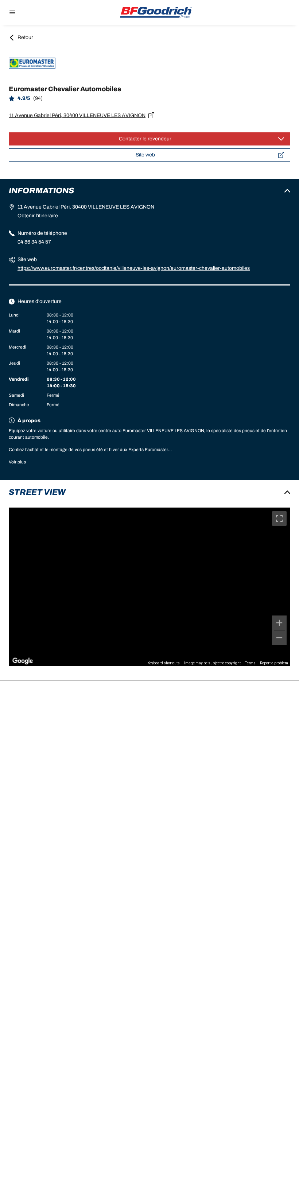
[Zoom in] (279, 622)
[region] (149, 587)
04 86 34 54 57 (34, 242)
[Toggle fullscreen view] (279, 518)
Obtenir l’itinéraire (38, 215)
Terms (250, 663)
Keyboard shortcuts (163, 663)
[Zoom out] (279, 637)
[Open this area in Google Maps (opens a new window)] (23, 661)
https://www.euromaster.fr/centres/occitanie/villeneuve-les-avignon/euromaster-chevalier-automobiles (134, 268)
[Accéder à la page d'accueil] (156, 12)
